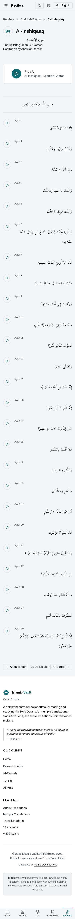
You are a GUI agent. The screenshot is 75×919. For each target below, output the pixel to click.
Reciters (8, 19)
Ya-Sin (7, 780)
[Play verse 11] (7, 340)
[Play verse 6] (7, 227)
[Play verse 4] (7, 185)
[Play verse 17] (7, 465)
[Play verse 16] (7, 444)
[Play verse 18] (7, 486)
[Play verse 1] (7, 123)
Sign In (65, 5)
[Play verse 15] (7, 423)
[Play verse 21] (7, 548)
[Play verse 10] (7, 320)
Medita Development (45, 864)
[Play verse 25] (7, 631)
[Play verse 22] (7, 569)
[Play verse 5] (7, 206)
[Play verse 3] (7, 165)
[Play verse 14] (7, 403)
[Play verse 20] (7, 527)
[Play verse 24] (7, 610)
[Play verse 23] (7, 589)
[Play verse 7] (7, 257)
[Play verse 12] (7, 361)
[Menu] (6, 5)
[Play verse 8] (7, 278)
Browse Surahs (13, 766)
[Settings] (48, 5)
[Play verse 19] (7, 506)
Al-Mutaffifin (18, 666)
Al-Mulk (8, 787)
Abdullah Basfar (31, 19)
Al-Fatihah (10, 773)
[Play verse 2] (7, 144)
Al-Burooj (59, 666)
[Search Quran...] (39, 5)
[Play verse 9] (7, 299)
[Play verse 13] (7, 382)
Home (7, 759)
